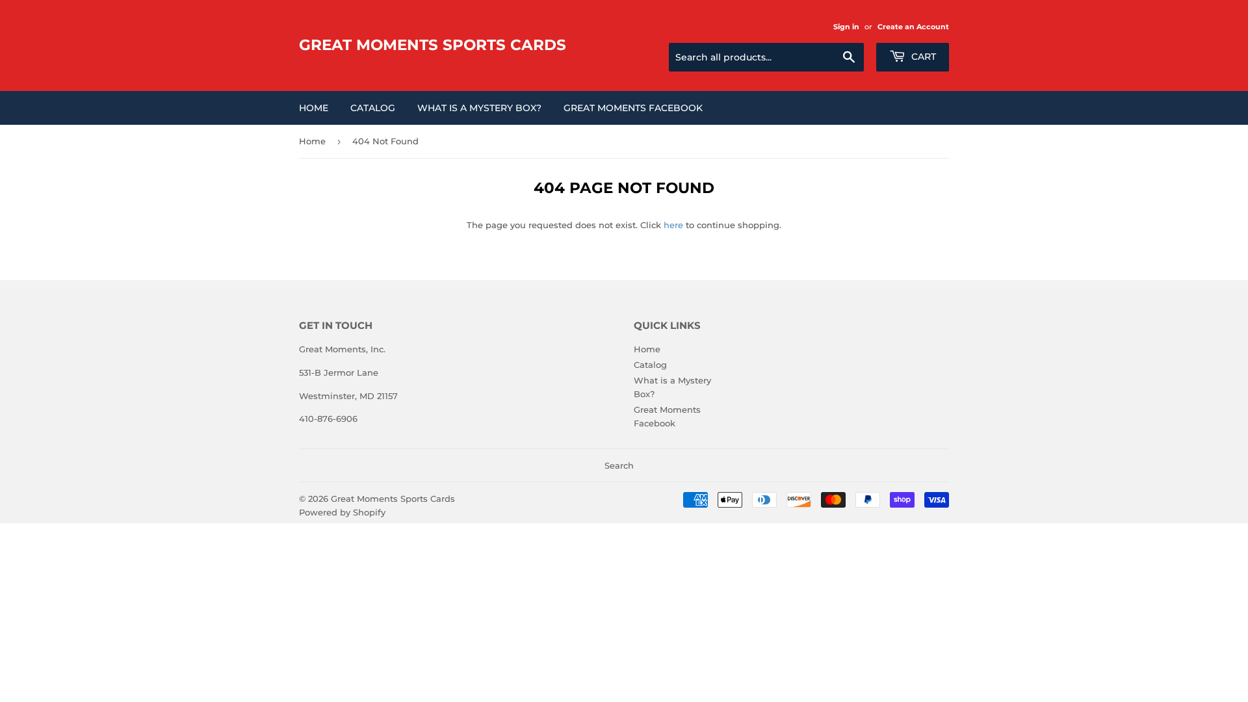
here (673, 225)
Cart (922, 56)
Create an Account (913, 26)
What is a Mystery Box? (479, 108)
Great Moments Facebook (633, 108)
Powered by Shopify (342, 512)
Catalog (372, 108)
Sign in (846, 26)
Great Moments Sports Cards (432, 45)
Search (619, 465)
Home (313, 108)
